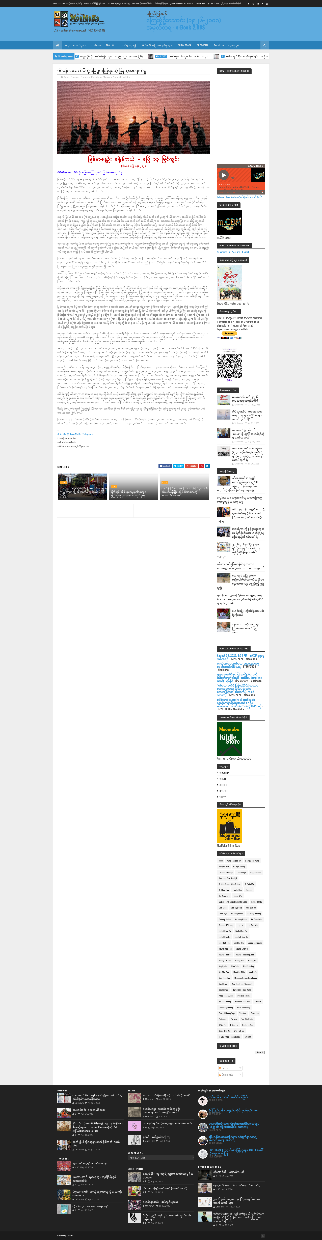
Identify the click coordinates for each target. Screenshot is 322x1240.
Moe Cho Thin (239, 972)
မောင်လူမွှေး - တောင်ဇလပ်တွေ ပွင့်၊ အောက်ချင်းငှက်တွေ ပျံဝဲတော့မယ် (161, 1110)
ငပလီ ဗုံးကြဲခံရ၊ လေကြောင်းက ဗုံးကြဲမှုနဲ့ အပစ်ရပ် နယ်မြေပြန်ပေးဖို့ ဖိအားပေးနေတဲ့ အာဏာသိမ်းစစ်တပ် (184, 491)
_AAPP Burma (200, 3)
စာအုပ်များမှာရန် (128, 45)
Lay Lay (241, 925)
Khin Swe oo (251, 907)
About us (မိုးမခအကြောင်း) (142, 3)
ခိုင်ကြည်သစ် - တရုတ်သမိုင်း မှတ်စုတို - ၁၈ (232, 1110)
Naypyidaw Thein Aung (242, 989)
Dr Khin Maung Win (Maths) (229, 884)
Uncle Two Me (224, 1030)
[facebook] (249, 3)
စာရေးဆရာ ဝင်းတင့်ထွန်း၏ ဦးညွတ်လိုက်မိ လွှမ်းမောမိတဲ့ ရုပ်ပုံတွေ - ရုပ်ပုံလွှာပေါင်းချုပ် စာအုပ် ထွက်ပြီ (247, 453)
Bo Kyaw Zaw (224, 866)
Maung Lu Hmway (255, 942)
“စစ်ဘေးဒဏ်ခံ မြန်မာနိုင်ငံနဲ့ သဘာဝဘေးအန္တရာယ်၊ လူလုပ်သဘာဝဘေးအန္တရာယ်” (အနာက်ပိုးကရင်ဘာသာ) (237, 690)
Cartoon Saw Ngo (226, 872)
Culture (126, 56)
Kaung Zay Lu (256, 901)
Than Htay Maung (226, 1007)
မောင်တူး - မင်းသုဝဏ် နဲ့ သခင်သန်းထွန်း (153, 56)
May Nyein (223, 966)
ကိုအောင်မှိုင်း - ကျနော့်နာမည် (228, 1171)
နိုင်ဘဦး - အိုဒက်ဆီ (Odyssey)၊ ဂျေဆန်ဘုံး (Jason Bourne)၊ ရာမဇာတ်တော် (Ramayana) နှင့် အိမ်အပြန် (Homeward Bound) (97, 1127)
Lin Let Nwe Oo (224, 936)
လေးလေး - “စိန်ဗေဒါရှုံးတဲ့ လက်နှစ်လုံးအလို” (166, 1095)
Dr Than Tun (224, 890)
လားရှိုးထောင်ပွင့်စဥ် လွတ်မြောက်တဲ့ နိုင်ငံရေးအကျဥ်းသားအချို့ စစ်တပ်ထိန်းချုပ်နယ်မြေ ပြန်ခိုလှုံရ (83, 491)
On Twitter (202, 45)
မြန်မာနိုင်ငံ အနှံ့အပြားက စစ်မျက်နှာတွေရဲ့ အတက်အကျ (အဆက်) (232, 1138)
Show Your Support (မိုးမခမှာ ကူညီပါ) (67, 3)
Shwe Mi (258, 1001)
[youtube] (267, 3)
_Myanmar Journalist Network (181, 3)
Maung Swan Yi (242, 948)
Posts (224, 1068)
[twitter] (262, 3)
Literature (224, 791)
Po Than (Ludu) (243, 995)
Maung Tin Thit (225, 960)
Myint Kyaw (223, 983)
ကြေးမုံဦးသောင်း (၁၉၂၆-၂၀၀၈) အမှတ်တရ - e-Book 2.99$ (183, 23)
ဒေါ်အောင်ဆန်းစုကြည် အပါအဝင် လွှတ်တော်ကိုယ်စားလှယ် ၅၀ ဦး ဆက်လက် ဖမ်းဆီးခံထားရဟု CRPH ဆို (239, 703)
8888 (221, 860)
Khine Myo (223, 913)
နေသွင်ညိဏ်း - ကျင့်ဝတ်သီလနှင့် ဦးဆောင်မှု (236, 1185)
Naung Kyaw (223, 989)
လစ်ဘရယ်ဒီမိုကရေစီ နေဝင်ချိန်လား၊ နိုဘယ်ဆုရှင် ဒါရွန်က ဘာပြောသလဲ (227, 56)
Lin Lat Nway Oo (225, 931)
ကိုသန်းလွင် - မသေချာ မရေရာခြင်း (90, 1206)
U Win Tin (234, 1025)
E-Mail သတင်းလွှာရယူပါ (226, 45)
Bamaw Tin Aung (252, 860)
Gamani (249, 890)
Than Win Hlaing (243, 1007)
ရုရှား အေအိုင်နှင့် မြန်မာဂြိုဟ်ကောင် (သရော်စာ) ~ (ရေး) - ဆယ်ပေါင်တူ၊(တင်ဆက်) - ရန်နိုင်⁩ (239, 677)
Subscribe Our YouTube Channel (233, 252)
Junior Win (238, 895)
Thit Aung (222, 1019)
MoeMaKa (96, 76)
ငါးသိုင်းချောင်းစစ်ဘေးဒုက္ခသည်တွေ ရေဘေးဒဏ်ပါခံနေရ (238, 665)
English (110, 45)
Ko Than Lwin (256, 919)
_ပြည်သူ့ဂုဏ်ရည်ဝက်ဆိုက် (231, 3)
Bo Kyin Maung (239, 866)
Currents (75, 76)
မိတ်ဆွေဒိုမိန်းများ (161, 3)
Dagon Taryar (255, 872)
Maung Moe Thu (225, 948)
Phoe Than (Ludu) (226, 995)
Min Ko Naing (248, 966)
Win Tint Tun (239, 1030)
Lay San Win (253, 925)
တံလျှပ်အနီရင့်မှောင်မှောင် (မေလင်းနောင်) (165, 1188)
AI (187, 56)
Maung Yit (252, 960)
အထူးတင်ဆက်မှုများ (75, 45)
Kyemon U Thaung (226, 925)
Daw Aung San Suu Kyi (228, 878)
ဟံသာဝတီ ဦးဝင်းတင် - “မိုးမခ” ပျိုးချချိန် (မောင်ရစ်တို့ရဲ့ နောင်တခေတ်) (248, 433)
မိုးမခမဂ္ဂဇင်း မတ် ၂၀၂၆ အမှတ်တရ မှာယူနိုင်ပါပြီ (245, 398)
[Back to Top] (263, 1236)
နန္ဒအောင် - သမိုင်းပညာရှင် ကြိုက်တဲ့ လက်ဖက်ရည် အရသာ (246, 628)
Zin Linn (248, 1036)
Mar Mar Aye (239, 942)
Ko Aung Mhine (241, 919)
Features (85, 76)
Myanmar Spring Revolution (117, 76)
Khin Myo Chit (236, 907)
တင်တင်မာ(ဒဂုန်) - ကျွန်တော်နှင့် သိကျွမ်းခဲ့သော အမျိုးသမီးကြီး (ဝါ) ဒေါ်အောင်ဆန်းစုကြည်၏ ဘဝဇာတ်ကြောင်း (238, 1217)
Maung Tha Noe (225, 954)
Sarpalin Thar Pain (242, 1001)
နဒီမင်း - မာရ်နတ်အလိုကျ (156, 1137)
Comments (227, 1074)
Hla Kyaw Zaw (224, 895)
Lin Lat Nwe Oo (241, 931)
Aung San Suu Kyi (234, 860)
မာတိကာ (96, 45)
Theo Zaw (255, 1013)
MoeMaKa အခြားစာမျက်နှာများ (157, 45)
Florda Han (237, 890)
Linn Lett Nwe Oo (241, 936)
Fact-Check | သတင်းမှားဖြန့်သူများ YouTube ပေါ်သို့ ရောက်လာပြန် (235, 1151)
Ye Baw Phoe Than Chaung (229, 1036)
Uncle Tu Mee (247, 1025)
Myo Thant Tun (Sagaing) (242, 983)
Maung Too (239, 960)
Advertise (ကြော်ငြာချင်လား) (94, 3)
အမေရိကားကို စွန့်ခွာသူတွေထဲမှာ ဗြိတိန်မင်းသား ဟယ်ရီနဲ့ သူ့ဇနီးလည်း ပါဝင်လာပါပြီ (248, 532)
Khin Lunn (223, 907)
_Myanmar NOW (213, 3)
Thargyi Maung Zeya (227, 1013)
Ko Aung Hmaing (254, 913)
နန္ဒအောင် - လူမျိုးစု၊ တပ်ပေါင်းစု (89, 1163)
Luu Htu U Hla (224, 942)
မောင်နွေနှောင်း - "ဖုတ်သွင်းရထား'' (160, 1201)
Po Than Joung (225, 1001)
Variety (223, 797)
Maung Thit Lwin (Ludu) (245, 954)
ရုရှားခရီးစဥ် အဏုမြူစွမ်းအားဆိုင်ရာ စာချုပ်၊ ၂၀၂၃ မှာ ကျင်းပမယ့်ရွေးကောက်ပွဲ (234, 1125)
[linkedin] (258, 3)
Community (224, 772)
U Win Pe (222, 1025)
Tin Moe (234, 1019)
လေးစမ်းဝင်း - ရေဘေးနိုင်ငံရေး (88, 1109)
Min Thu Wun (224, 972)
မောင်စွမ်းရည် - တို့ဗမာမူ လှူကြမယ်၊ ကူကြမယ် (167, 1123)
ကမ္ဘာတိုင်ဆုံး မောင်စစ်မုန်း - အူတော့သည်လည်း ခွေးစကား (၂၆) (76, 56)
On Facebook (185, 45)
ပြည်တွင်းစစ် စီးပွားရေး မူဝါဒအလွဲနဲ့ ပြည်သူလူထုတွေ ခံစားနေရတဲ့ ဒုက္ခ (128, 493)
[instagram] (253, 3)
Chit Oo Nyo (241, 872)
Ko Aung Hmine (237, 913)
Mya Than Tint (224, 978)
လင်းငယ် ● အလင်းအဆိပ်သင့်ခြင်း (228, 1097)
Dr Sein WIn (249, 884)
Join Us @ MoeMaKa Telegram (75, 434)
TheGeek (243, 1013)
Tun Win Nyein (247, 1019)
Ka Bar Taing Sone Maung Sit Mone (233, 901)
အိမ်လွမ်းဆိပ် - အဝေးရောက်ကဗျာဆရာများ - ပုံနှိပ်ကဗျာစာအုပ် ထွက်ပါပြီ (247, 415)
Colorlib (70, 1235)
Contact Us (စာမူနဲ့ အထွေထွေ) (119, 3)
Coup (66, 76)
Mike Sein (235, 966)
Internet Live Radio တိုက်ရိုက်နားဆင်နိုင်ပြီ (239, 197)
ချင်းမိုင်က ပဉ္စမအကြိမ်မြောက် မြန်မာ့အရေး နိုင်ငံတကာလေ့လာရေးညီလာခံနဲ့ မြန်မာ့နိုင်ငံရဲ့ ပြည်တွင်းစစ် (240, 599)
